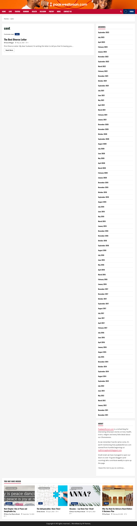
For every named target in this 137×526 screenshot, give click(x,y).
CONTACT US (68, 11)
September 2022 (103, 61)
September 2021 (103, 85)
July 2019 (101, 207)
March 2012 (102, 400)
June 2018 (101, 260)
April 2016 (101, 342)
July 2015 (101, 357)
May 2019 (101, 216)
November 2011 (103, 415)
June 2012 (101, 391)
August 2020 (102, 144)
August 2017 (102, 308)
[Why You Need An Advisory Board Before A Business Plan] (117, 495)
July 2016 (101, 332)
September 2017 (103, 303)
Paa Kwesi (107, 514)
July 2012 (101, 386)
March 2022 (102, 66)
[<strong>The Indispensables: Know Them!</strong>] (52, 495)
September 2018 (103, 245)
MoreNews (76, 523)
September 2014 (103, 371)
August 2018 (102, 250)
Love (17, 34)
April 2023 (101, 42)
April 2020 (101, 163)
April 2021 (101, 105)
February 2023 (103, 47)
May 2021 (101, 100)
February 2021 (102, 115)
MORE (59, 11)
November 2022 (103, 56)
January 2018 (102, 284)
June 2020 (101, 153)
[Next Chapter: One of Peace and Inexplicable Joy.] (19, 495)
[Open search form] (121, 11)
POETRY (51, 11)
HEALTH (34, 11)
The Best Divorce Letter (15, 39)
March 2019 (102, 221)
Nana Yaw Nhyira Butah (13, 514)
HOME (4, 11)
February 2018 (102, 279)
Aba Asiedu (41, 511)
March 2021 (102, 110)
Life (40, 503)
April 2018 (101, 270)
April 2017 (101, 323)
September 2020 (103, 139)
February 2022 (103, 71)
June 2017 (101, 318)
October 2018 (102, 240)
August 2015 (102, 352)
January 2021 (102, 119)
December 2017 (103, 289)
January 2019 (102, 226)
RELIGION (43, 11)
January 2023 (102, 52)
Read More (10, 50)
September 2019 (103, 197)
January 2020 (102, 177)
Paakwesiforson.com (106, 429)
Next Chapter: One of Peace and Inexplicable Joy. (15, 510)
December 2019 (103, 182)
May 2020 (101, 158)
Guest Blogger (10, 43)
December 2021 (103, 76)
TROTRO (17, 11)
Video (131, 11)
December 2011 (103, 410)
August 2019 (102, 202)
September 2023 (103, 32)
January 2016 (102, 347)
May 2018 (101, 265)
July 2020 (101, 148)
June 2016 (101, 337)
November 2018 (103, 236)
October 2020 (102, 134)
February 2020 (103, 173)
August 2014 (102, 376)
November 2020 (103, 129)
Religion (9, 503)
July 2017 (101, 313)
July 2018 (101, 255)
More (106, 503)
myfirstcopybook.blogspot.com (110, 450)
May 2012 (101, 395)
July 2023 (101, 37)
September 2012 (103, 381)
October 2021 (102, 81)
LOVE (10, 11)
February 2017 (102, 328)
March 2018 (102, 274)
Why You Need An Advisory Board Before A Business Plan (117, 510)
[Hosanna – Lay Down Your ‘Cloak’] (85, 495)
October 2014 (102, 366)
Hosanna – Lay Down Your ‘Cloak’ (82, 508)
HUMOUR (26, 11)
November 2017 (103, 294)
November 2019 (103, 187)
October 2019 (102, 192)
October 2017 (102, 299)
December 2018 (103, 231)
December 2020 (103, 124)
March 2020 (102, 168)
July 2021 (101, 90)
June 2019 (101, 211)
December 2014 (103, 361)
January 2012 (102, 405)
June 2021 (101, 95)
